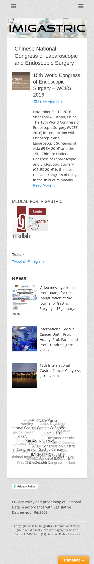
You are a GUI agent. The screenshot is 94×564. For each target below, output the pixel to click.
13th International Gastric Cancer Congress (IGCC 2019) (60, 370)
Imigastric (46, 526)
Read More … (44, 185)
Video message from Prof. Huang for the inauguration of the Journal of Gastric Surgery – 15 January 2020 (43, 300)
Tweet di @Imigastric (29, 261)
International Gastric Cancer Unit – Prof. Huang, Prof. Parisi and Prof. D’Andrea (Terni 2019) (59, 339)
